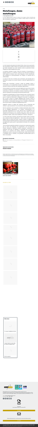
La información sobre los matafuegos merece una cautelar (10, 175)
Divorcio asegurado (7, 356)
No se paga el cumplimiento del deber (10, 331)
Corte (4, 8)
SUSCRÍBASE (19, 420)
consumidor (9, 148)
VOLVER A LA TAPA (7, 182)
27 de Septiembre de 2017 (8, 15)
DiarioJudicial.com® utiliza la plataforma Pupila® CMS (12, 426)
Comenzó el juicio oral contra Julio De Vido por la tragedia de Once (9, 344)
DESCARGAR (19, 410)
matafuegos (4, 148)
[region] (10, 293)
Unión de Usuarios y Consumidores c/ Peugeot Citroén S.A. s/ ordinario (18, 140)
